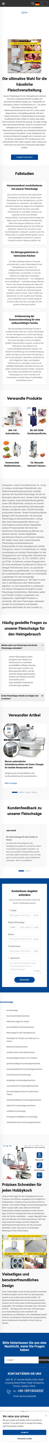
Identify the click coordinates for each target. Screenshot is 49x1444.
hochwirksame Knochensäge (19, 1075)
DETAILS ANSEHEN (12, 417)
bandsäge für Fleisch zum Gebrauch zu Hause (23, 1039)
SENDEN (44, 1360)
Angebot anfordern (24, 157)
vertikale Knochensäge (16, 1111)
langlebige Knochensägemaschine (21, 1080)
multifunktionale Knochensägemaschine (23, 1122)
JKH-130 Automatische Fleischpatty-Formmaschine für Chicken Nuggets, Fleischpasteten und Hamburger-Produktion (12, 432)
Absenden (24, 979)
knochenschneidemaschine (18, 1016)
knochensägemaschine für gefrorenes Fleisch (22, 1092)
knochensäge (12, 1010)
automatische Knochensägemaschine (22, 1086)
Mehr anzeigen (11, 783)
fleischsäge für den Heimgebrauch (21, 1033)
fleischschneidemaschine (17, 1047)
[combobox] (13, 927)
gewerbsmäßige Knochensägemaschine (23, 1063)
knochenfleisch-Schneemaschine (20, 1027)
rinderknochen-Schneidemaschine (21, 1052)
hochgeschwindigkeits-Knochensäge (22, 1117)
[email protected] (28, 1396)
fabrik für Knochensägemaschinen (21, 1105)
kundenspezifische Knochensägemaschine (24, 1069)
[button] (14, 792)
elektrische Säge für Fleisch (18, 1021)
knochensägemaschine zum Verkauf (22, 1058)
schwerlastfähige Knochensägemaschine (24, 1100)
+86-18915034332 (30, 1391)
